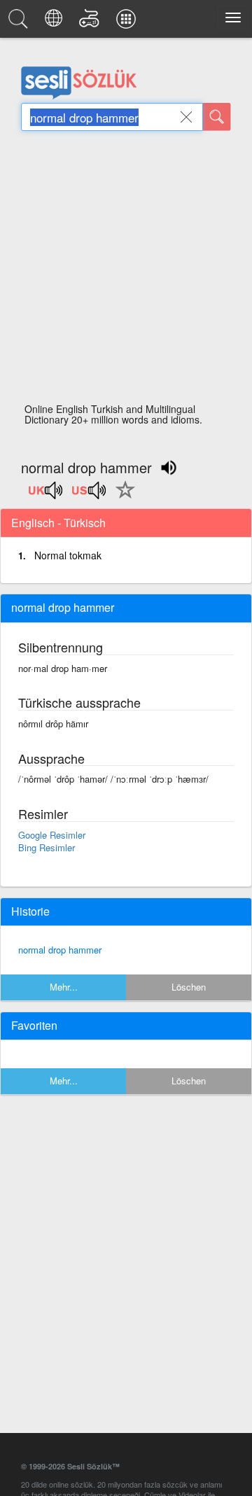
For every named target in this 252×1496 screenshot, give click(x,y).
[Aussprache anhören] (46, 495)
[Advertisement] (126, 271)
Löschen (189, 986)
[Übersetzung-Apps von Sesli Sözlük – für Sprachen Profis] (128, 22)
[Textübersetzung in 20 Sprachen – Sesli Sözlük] (55, 22)
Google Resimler (51, 834)
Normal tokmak (68, 555)
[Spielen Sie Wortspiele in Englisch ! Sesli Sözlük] (91, 22)
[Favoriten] (122, 498)
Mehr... (64, 986)
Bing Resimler (46, 847)
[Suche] (217, 117)
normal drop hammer (60, 949)
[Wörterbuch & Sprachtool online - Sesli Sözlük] (20, 22)
